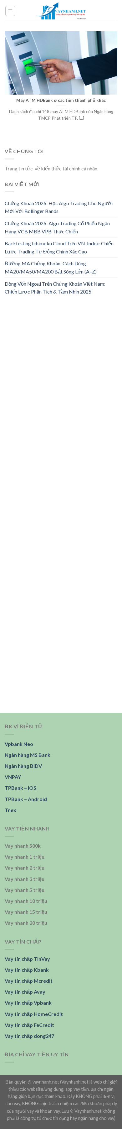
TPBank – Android (26, 799)
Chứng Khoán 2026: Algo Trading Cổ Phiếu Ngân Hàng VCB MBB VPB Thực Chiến (57, 227)
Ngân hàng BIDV (23, 766)
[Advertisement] (61, 366)
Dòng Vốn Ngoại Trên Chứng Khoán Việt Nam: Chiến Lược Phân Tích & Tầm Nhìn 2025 (55, 287)
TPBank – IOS (20, 788)
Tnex (10, 810)
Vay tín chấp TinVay (27, 959)
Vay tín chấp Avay (25, 992)
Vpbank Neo (19, 744)
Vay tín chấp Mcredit (29, 981)
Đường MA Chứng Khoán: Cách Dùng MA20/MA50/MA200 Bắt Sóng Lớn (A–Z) (51, 267)
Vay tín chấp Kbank (27, 970)
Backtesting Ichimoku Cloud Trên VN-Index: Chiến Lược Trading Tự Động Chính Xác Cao (59, 247)
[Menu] (10, 11)
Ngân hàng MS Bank (27, 755)
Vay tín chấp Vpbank (28, 1003)
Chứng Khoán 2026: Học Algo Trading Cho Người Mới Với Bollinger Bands (59, 207)
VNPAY (13, 777)
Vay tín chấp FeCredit (29, 1025)
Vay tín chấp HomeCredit (34, 1014)
